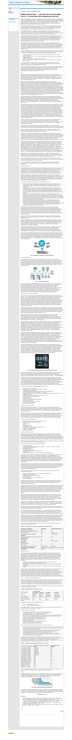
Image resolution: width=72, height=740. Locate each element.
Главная (10, 10)
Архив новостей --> (12, 21)
